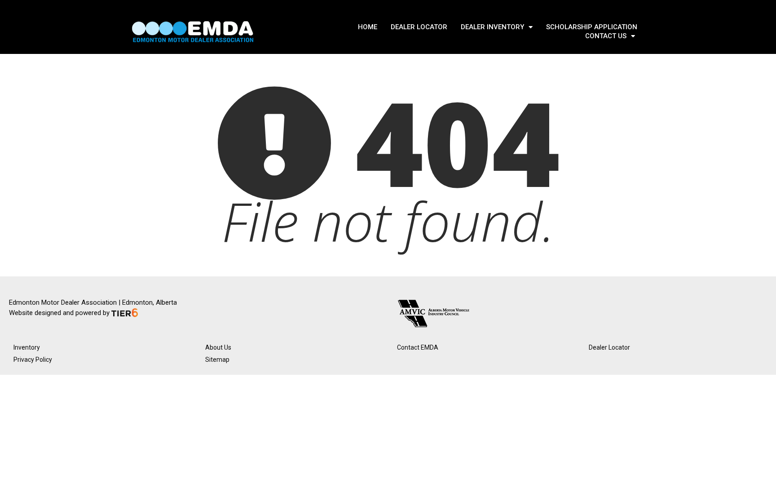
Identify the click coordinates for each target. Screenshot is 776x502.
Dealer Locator (609, 347)
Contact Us (605, 36)
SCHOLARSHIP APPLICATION (591, 27)
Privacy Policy (32, 359)
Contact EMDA (417, 347)
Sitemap (217, 359)
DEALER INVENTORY (492, 27)
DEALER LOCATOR (419, 27)
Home (367, 27)
